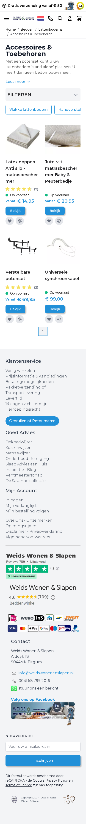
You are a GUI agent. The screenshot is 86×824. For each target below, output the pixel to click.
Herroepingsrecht (23, 409)
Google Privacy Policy (50, 780)
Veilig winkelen (20, 370)
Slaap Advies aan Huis (26, 464)
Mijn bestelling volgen (27, 511)
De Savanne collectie (26, 481)
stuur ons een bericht (38, 688)
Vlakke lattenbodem (28, 109)
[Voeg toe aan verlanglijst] (10, 221)
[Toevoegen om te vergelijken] (20, 221)
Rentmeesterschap (24, 475)
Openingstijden (21, 526)
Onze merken (39, 520)
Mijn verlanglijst (21, 505)
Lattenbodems (50, 29)
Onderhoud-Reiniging (27, 458)
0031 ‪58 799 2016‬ (34, 680)
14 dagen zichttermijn (27, 404)
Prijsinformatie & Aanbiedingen (36, 376)
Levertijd (14, 398)
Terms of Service (19, 785)
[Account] (70, 18)
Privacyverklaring (46, 531)
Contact (20, 641)
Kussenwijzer (18, 447)
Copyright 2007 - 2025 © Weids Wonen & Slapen (38, 799)
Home (11, 29)
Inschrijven (43, 760)
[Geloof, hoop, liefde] (69, 799)
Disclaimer (16, 531)
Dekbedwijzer (19, 442)
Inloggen (15, 500)
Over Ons (14, 520)
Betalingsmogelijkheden (30, 382)
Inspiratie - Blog (21, 470)
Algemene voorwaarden (29, 537)
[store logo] (23, 18)
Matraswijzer (18, 453)
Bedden (27, 29)
